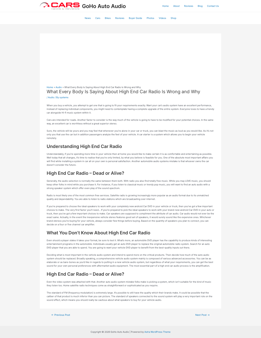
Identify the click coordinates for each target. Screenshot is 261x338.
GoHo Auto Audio (104, 6)
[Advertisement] (130, 63)
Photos (150, 18)
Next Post (202, 315)
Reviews (188, 6)
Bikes (108, 18)
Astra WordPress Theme (157, 331)
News (88, 18)
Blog (200, 6)
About (176, 6)
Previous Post (60, 315)
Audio (51, 97)
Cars (97, 18)
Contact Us (213, 6)
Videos (162, 18)
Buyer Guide (135, 18)
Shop (173, 18)
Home (165, 6)
